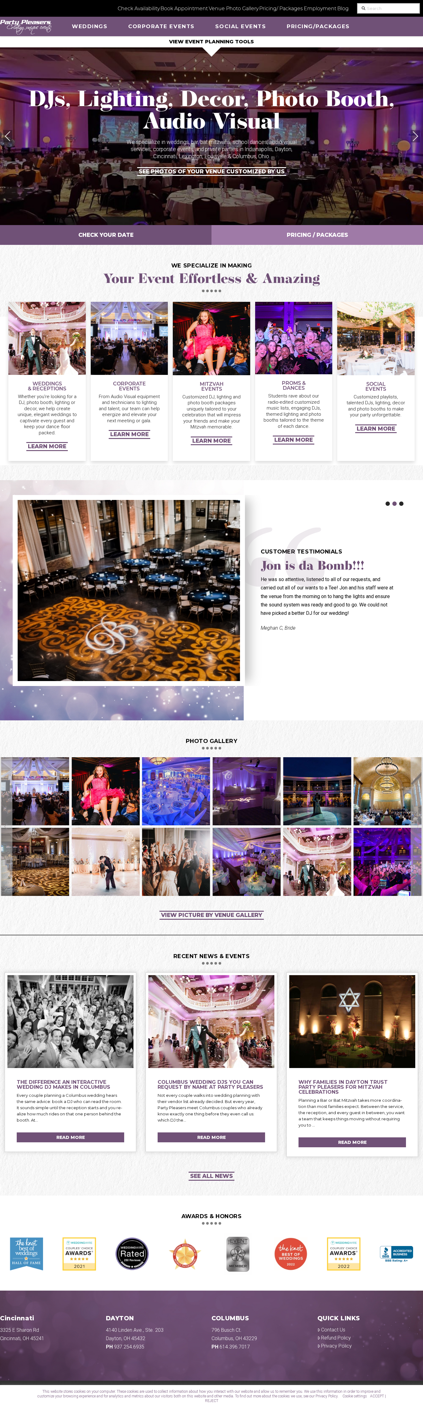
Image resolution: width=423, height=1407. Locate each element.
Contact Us (333, 1329)
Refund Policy (336, 1337)
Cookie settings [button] (354, 1396)
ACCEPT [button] (377, 1396)
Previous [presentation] (7, 136)
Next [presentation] (415, 136)
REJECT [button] (211, 1401)
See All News (211, 1175)
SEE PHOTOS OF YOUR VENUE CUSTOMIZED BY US (212, 171)
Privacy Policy (336, 1345)
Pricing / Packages (317, 235)
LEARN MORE (47, 446)
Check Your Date (105, 235)
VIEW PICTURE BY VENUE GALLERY (211, 914)
